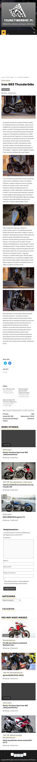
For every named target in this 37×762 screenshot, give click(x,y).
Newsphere (23, 760)
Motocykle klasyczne (16, 482)
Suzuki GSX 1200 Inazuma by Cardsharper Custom (10, 417)
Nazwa (5, 560)
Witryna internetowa (9, 573)
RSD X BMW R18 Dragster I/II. (14, 517)
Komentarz (7, 537)
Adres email (7, 567)
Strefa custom (5, 80)
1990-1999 (6, 482)
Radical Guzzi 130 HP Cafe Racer (27, 416)
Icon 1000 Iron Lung (8, 389)
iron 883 (25, 410)
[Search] (34, 32)
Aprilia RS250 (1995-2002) (13, 675)
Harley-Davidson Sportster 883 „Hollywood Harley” (24, 391)
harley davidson (17, 410)
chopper (9, 410)
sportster (30, 410)
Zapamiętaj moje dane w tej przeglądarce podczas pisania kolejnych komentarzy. (16, 582)
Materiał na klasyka (16, 735)
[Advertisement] (18, 54)
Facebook (8, 609)
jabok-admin (13, 93)
